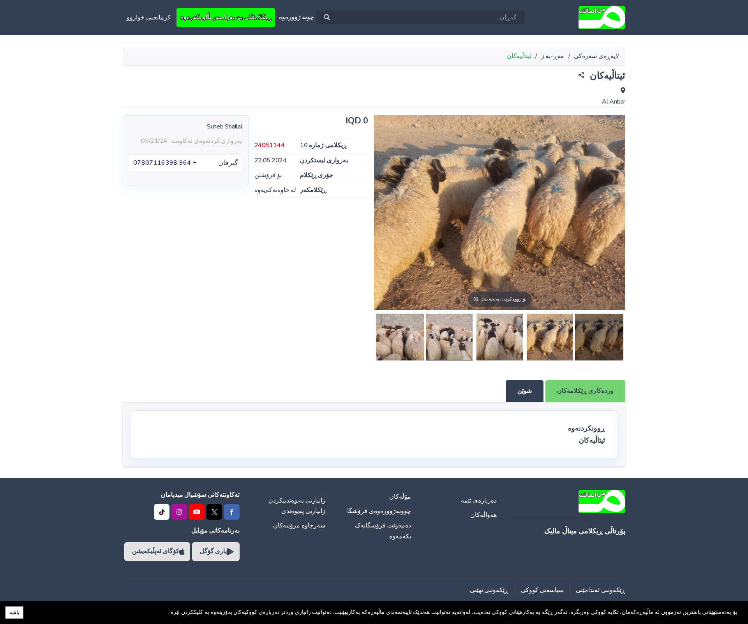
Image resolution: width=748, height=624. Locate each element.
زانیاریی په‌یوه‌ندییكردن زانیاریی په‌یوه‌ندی (296, 505)
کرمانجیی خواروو (149, 17)
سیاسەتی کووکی (542, 590)
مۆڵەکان (400, 496)
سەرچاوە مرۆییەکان (299, 525)
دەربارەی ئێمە (479, 500)
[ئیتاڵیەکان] (599, 337)
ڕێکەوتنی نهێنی (489, 590)
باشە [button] (14, 612)
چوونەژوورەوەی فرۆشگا (379, 511)
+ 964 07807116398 (165, 162)
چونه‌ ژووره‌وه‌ (296, 17)
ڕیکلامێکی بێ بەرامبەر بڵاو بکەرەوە (225, 17)
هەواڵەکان (483, 515)
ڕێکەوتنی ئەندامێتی (600, 590)
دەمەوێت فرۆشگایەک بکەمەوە (383, 530)
